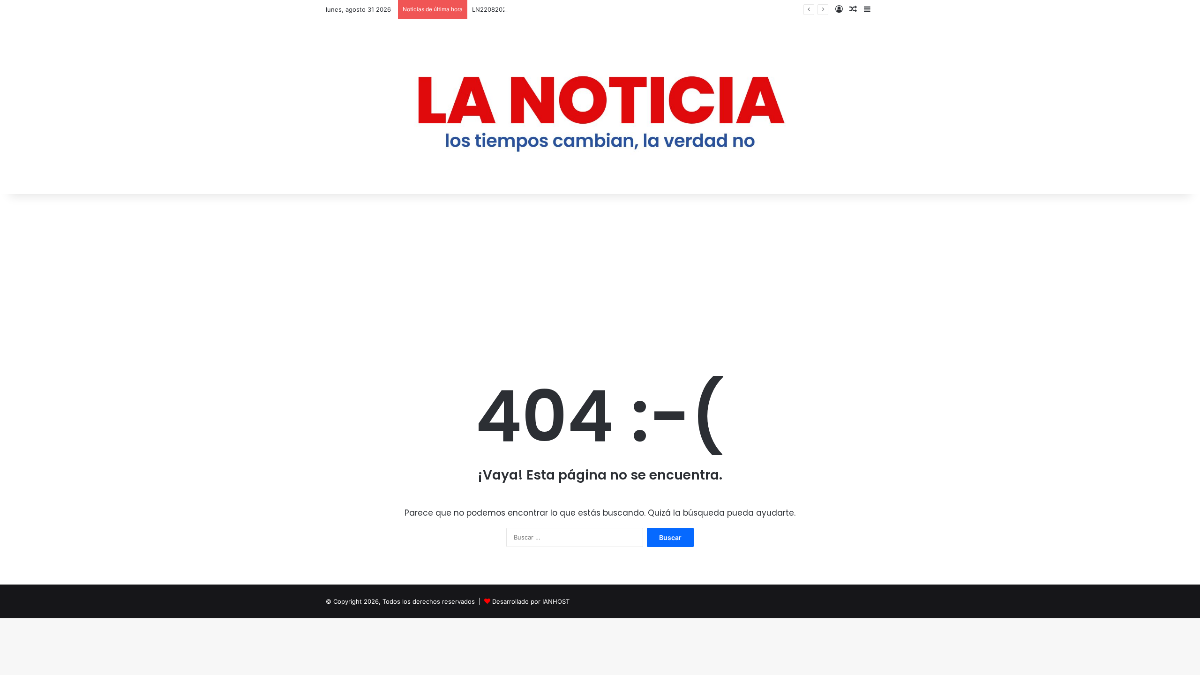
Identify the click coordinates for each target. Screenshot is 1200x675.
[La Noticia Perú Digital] (600, 106)
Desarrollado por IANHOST (531, 601)
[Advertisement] (600, 273)
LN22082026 (491, 9)
